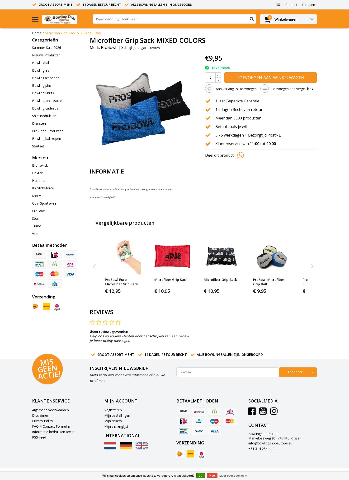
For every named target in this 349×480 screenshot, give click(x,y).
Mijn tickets (113, 421)
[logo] (65, 19)
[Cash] (54, 264)
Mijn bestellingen (117, 415)
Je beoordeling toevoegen (110, 340)
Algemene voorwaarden (50, 410)
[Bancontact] (39, 264)
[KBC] (54, 283)
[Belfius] (39, 283)
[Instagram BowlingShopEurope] (274, 413)
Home (37, 33)
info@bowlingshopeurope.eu (270, 443)
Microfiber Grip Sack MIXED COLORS (73, 33)
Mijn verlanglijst (116, 426)
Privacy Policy (42, 421)
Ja (200, 475)
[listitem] (123, 266)
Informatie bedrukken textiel (53, 432)
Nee (212, 475)
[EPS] (70, 264)
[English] (142, 448)
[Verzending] (35, 306)
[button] (94, 266)
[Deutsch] (126, 448)
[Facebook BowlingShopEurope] (252, 413)
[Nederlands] (278, 4)
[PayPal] (70, 254)
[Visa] (70, 274)
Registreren (113, 410)
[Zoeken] (251, 18)
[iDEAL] (54, 254)
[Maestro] (39, 274)
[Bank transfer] (39, 254)
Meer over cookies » (233, 475)
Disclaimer (40, 415)
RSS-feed (39, 437)
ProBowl (108, 47)
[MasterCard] (54, 274)
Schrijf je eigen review (140, 47)
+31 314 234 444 (261, 448)
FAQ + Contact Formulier (51, 426)
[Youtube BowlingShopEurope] (263, 413)
